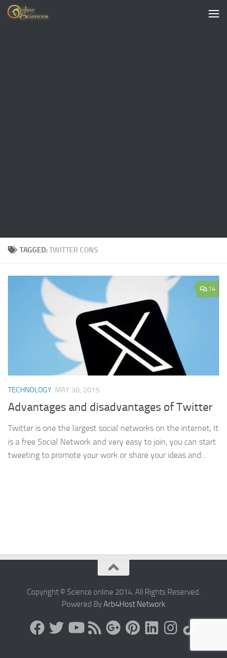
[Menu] (214, 13)
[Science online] (37, 628)
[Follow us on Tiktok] (189, 628)
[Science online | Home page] (37, 13)
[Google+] (113, 628)
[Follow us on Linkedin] (151, 628)
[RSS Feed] (94, 628)
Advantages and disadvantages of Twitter (110, 407)
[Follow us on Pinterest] (132, 628)
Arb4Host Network (134, 604)
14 (211, 289)
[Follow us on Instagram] (170, 628)
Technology (30, 390)
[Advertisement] (113, 118)
